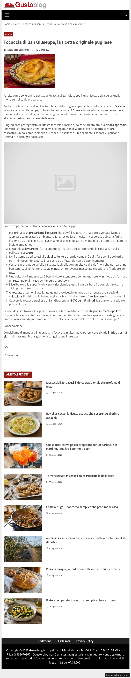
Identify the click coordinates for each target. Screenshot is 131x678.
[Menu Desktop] (7, 15)
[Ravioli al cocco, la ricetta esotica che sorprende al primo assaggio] (23, 424)
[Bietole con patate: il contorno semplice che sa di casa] (23, 611)
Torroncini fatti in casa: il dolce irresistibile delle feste (80, 476)
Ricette (8, 34)
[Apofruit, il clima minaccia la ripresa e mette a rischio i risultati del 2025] (23, 549)
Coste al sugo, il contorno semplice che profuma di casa (82, 507)
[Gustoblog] (25, 5)
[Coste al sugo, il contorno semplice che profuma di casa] (23, 518)
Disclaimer (63, 641)
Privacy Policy (84, 641)
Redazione (44, 641)
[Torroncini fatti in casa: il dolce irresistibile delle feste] (23, 487)
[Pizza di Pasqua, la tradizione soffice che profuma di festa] (23, 580)
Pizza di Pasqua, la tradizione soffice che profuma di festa (83, 569)
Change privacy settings (117, 675)
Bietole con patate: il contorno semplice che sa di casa (81, 600)
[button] (126, 15)
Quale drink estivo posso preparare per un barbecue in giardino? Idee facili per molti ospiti (81, 447)
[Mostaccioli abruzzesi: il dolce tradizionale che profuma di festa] (23, 393)
